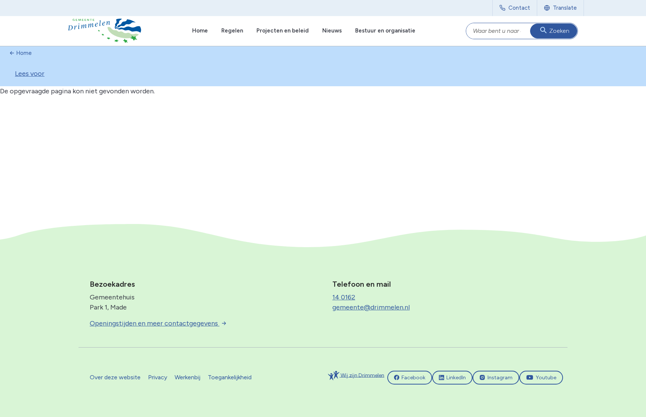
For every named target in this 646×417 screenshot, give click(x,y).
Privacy (157, 377)
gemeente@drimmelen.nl (371, 307)
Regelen (232, 30)
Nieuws (332, 30)
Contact (519, 7)
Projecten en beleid (282, 30)
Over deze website (115, 377)
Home (200, 30)
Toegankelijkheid (230, 377)
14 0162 (343, 297)
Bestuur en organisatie (385, 30)
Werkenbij (187, 377)
